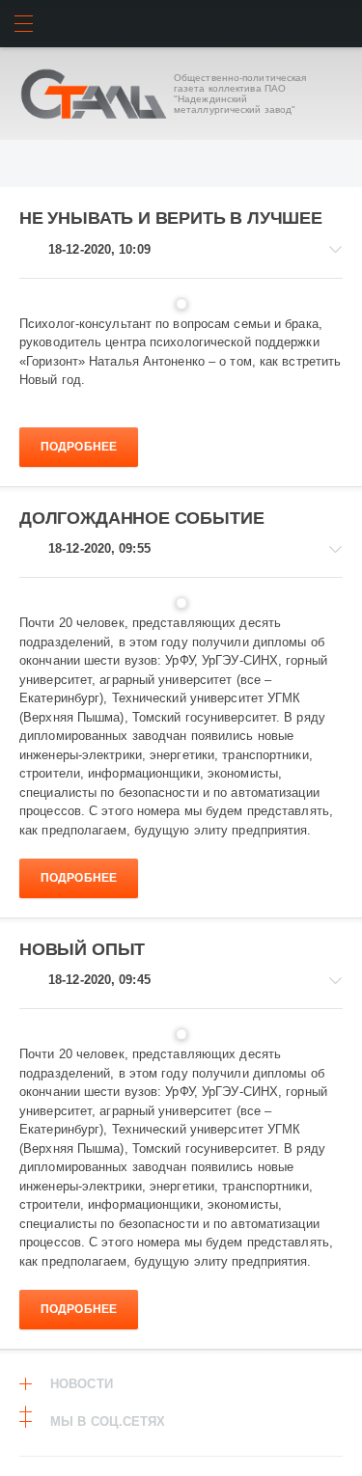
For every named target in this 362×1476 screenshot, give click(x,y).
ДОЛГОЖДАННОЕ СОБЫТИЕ (141, 518)
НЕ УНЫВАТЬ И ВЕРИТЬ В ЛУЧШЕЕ (170, 218)
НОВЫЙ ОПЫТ (82, 949)
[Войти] (338, 23)
